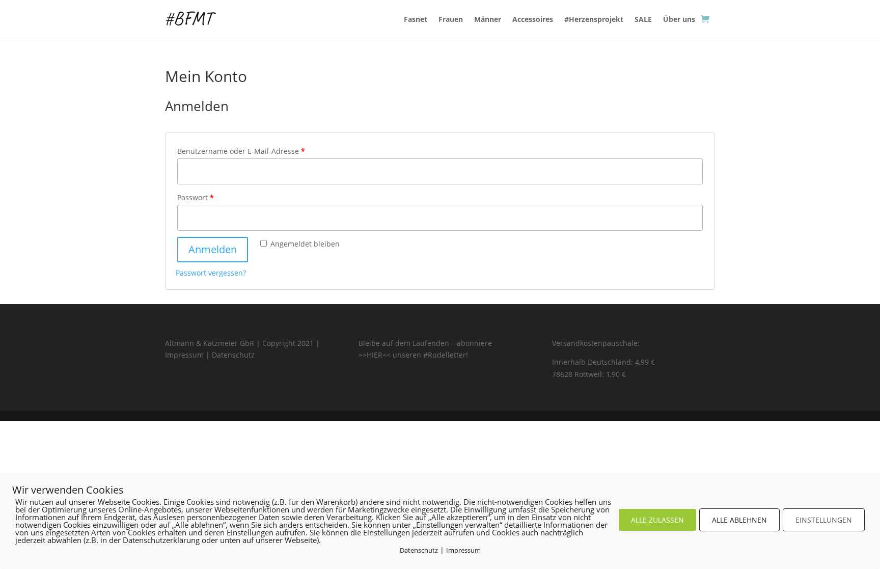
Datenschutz (233, 355)
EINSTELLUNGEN (823, 520)
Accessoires (532, 19)
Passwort (195, 197)
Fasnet (415, 19)
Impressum (184, 355)
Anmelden (212, 249)
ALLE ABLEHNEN (739, 520)
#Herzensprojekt (593, 19)
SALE (643, 19)
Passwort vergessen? (211, 273)
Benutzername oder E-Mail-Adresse (241, 151)
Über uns (679, 19)
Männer (487, 19)
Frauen (450, 19)
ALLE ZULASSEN (657, 520)
